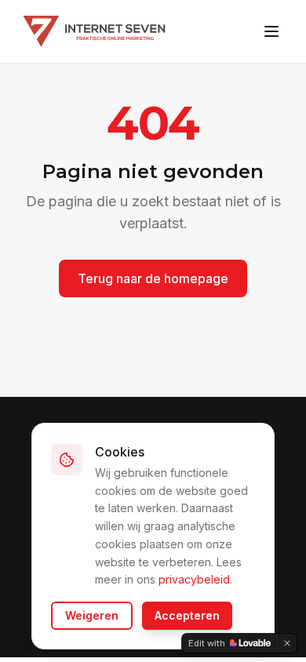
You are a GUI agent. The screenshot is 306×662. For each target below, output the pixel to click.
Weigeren (91, 615)
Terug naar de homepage (153, 278)
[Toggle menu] (271, 31)
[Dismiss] (287, 643)
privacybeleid (194, 579)
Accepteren (187, 615)
